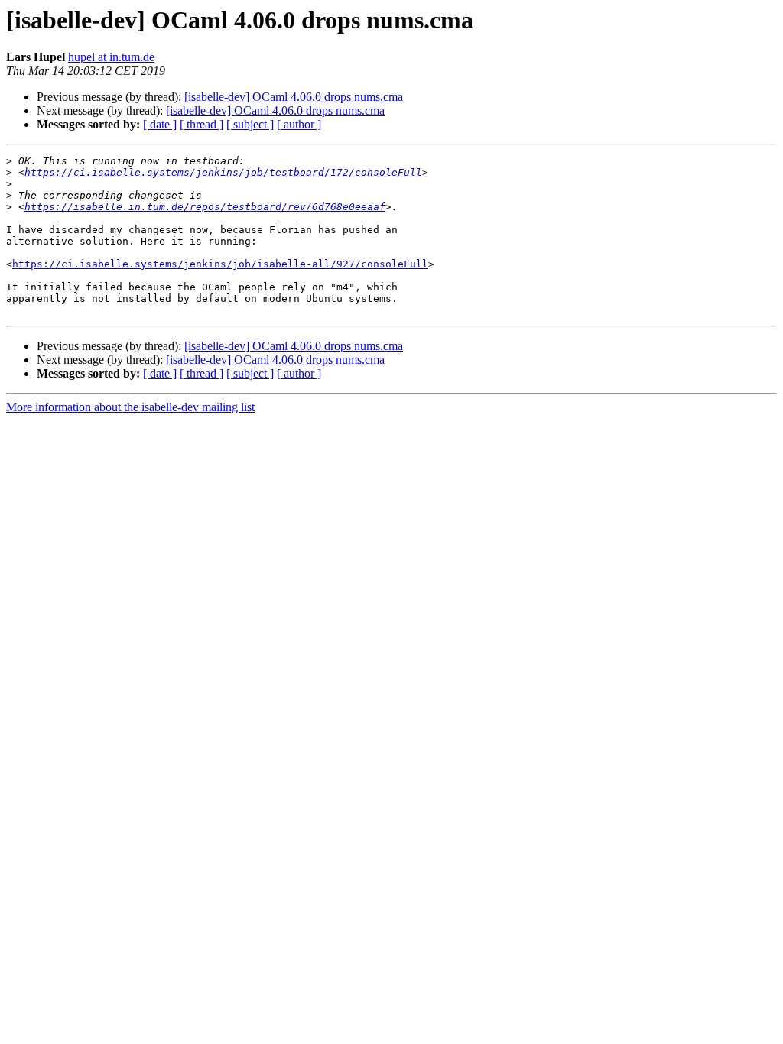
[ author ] (299, 124)
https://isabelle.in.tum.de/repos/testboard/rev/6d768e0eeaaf (204, 206)
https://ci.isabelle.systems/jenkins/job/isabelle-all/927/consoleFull (220, 264)
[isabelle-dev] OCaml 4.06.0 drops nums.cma (293, 96)
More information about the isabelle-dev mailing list (130, 406)
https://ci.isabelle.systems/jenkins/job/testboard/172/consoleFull (223, 172)
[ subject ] (250, 124)
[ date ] (160, 124)
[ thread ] (201, 124)
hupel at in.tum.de (111, 56)
